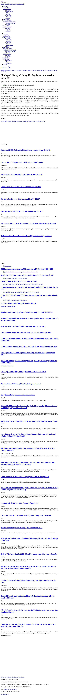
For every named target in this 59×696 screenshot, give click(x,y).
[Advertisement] (29, 132)
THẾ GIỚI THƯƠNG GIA (9, 22)
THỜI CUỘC (6, 7)
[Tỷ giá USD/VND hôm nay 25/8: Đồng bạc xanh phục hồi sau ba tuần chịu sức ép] (21, 292)
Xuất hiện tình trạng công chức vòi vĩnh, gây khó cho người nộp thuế (26, 332)
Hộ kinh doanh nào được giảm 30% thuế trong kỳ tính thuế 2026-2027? (27, 269)
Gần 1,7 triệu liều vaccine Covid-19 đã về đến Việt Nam (21, 187)
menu (2, 1)
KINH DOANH (7, 9)
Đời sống (8, 31)
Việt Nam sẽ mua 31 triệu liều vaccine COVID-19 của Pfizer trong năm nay (28, 223)
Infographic (9, 60)
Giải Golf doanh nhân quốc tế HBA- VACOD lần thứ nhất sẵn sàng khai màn (29, 347)
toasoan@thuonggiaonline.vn (10, 689)
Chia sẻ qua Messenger (16, 70)
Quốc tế (8, 24)
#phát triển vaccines (28, 121)
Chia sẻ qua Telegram (36, 70)
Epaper (5, 64)
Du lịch (8, 28)
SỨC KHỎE (6, 25)
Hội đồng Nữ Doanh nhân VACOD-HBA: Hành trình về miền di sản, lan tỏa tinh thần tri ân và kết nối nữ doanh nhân (28, 567)
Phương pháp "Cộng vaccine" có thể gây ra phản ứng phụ (22, 162)
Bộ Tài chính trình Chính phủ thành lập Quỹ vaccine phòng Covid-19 (26, 236)
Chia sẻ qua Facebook (6, 70)
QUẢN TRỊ (6, 19)
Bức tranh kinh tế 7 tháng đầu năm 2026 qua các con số (21, 384)
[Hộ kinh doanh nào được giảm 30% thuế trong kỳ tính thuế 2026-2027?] (7, 266)
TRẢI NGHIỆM (7, 27)
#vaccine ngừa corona (19, 121)
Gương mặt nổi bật (10, 23)
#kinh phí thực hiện (9, 121)
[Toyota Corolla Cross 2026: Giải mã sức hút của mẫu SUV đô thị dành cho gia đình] (23, 284)
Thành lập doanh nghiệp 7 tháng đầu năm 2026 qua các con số (23, 372)
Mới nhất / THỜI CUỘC (8, 306)
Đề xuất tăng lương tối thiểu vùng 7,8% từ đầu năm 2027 (21, 528)
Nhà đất (8, 14)
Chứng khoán (9, 11)
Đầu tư (7, 12)
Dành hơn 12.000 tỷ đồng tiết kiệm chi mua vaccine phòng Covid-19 (25, 150)
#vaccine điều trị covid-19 (39, 121)
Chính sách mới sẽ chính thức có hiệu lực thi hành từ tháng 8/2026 (25, 477)
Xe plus (8, 18)
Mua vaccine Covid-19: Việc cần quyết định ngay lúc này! (22, 211)
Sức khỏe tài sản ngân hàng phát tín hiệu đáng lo (18, 303)
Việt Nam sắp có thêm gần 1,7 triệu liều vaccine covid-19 (21, 174)
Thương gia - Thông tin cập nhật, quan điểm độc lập (12, 4)
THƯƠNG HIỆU (7, 20)
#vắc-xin (3, 121)
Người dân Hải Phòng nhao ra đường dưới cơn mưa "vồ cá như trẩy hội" (27, 275)
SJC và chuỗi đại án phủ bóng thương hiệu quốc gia (19, 503)
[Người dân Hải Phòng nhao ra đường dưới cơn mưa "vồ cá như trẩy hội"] (20, 272)
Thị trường (8, 15)
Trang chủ (5, 6)
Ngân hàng (8, 10)
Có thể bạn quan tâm (7, 366)
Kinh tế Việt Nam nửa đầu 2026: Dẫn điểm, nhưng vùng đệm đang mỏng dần (29, 554)
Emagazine (8, 63)
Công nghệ (8, 16)
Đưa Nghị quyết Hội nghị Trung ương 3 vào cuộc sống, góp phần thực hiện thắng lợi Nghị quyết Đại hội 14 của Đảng (28, 463)
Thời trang (8, 29)
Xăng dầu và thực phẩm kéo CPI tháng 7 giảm (18, 395)
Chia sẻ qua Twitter (26, 70)
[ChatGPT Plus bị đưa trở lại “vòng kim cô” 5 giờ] (15, 278)
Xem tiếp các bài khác (6, 635)
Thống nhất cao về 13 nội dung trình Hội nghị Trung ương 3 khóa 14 (26, 515)
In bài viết (43, 70)
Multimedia (6, 59)
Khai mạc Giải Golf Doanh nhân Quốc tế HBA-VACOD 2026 (23, 326)
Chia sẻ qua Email (50, 70)
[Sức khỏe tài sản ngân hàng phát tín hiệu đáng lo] (15, 300)
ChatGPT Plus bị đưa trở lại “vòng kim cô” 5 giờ (19, 281)
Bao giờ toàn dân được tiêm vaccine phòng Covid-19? (20, 199)
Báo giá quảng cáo (5, 694)
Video (7, 61)
